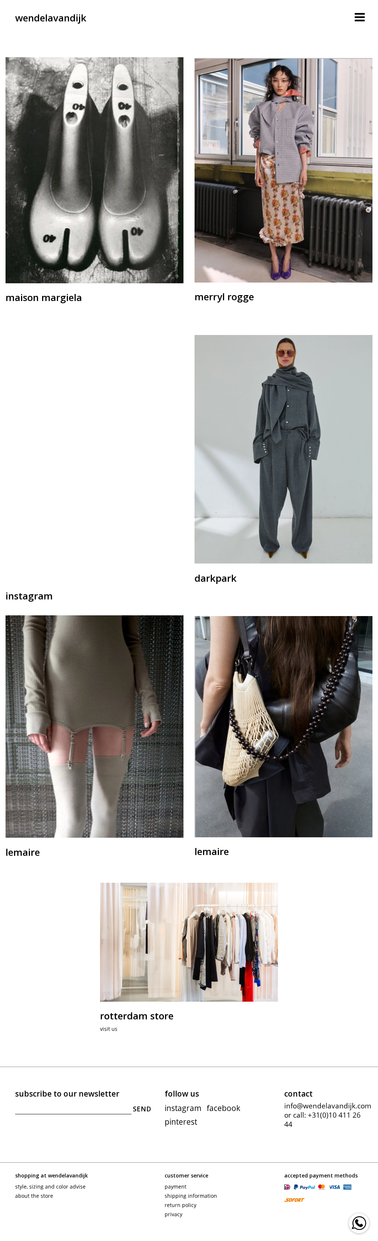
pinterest (181, 1122)
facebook (223, 1108)
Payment (175, 1186)
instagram (183, 1108)
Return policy (180, 1204)
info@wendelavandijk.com (327, 1106)
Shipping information (191, 1195)
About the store (34, 1195)
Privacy (173, 1214)
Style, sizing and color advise (50, 1186)
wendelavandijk (50, 17)
